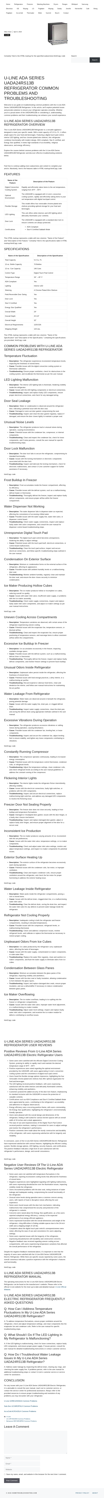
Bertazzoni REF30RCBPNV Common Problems (21, 1421)
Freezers (30, 4)
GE (18, 8)
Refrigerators (18, 4)
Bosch (57, 13)
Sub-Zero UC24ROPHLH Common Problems (21, 1406)
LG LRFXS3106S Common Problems (18, 1419)
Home (8, 4)
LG (33, 8)
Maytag (25, 8)
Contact (66, 13)
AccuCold (19, 13)
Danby (59, 8)
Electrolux (9, 8)
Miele (40, 13)
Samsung (85, 4)
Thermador (30, 13)
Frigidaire (41, 8)
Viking (95, 8)
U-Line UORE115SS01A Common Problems (20, 1401)
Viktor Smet (7, 32)
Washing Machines (43, 4)
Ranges (64, 4)
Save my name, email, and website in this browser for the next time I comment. (36, 1474)
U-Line (7, 35)
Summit (48, 13)
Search (74, 56)
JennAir (68, 8)
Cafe (87, 8)
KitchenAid (78, 8)
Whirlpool (75, 4)
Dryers (56, 4)
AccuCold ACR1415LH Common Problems (20, 1411)
